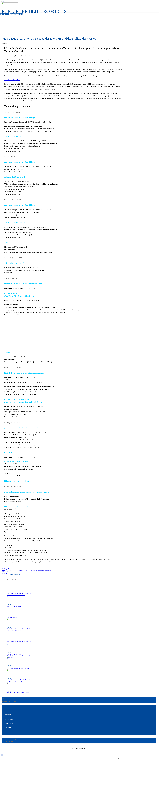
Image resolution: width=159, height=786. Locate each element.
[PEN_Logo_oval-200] (10, 18)
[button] (2, 755)
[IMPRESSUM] (80, 712)
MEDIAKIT (8, 727)
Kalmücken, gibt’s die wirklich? (14, 606)
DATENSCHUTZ (9, 719)
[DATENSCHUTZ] (80, 717)
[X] (4, 731)
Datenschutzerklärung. (109, 759)
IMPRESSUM (8, 714)
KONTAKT (8, 709)
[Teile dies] (3, 566)
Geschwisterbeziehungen (12, 617)
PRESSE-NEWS (9, 723)
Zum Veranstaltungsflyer (12, 80)
